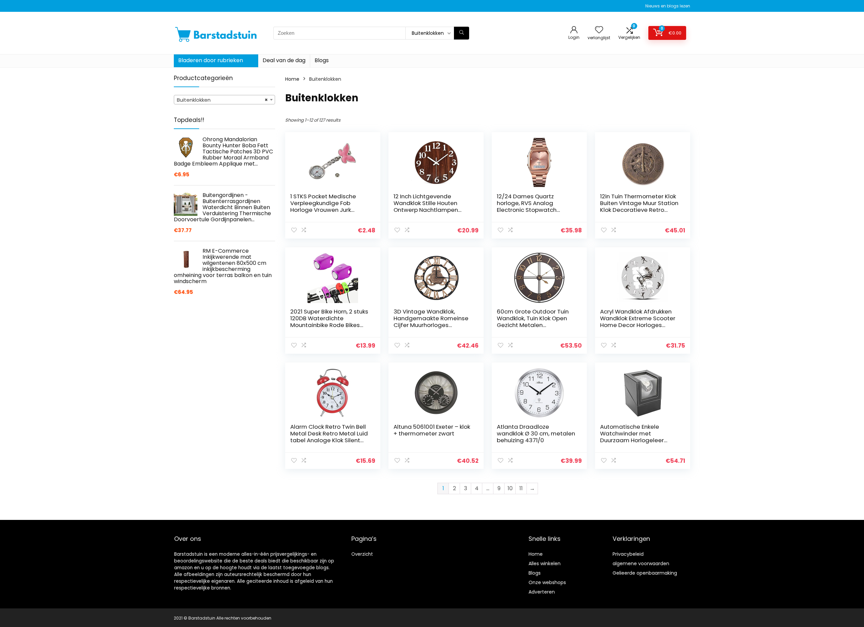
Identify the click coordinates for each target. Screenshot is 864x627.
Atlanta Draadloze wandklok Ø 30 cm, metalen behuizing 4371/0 (536, 433)
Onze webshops (547, 582)
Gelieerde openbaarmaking (645, 573)
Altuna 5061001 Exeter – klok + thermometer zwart (432, 430)
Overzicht (362, 554)
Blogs (322, 60)
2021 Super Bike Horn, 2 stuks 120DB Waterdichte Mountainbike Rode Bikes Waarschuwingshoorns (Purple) (329, 325)
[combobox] (224, 99)
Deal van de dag (284, 60)
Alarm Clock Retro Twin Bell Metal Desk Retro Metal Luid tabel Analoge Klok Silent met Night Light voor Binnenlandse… (329, 440)
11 (521, 488)
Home (292, 79)
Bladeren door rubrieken (210, 60)
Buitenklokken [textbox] (222, 99)
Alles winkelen (545, 563)
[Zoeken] (461, 33)
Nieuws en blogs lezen (667, 6)
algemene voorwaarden (641, 563)
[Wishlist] (599, 30)
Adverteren (542, 591)
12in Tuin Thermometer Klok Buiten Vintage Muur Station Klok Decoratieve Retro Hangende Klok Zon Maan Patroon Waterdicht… (639, 209)
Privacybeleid (628, 554)
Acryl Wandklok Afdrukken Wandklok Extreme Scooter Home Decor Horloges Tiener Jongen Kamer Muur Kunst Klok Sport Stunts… (637, 325)
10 (510, 488)
